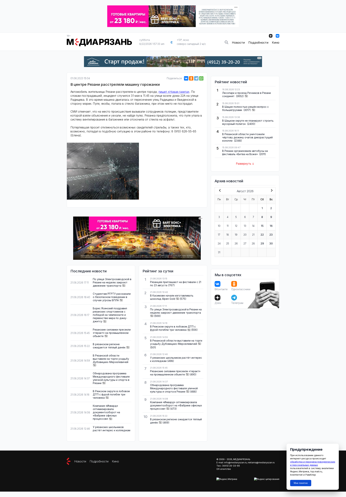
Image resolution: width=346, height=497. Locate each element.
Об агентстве (223, 469)
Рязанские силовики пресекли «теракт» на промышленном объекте (112, 333)
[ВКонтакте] (186, 78)
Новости (238, 42)
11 (228, 225)
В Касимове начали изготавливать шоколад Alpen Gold (171, 297)
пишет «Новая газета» (174, 91)
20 (245, 234)
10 (219, 225)
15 (262, 225)
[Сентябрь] (271, 190)
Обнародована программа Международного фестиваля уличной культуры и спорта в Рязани (111, 378)
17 (219, 234)
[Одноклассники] (191, 78)
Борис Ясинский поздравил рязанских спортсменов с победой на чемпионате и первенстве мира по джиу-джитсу (110, 315)
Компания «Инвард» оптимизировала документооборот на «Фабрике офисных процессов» (106, 412)
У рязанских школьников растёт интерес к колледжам (111, 428)
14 (253, 225)
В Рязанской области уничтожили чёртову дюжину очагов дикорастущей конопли (247, 137)
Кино (275, 42)
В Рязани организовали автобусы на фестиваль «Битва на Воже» (245, 152)
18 (227, 234)
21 (253, 234)
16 (271, 225)
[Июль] (219, 190)
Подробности (258, 42)
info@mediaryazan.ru (235, 462)
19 (236, 234)
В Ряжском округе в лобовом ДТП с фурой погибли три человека (111, 394)
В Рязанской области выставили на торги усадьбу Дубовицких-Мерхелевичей (111, 359)
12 (236, 225)
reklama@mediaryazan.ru (261, 462)
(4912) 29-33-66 (231, 465)
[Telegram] (196, 78)
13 (245, 225)
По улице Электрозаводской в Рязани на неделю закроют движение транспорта (112, 282)
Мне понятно (301, 483)
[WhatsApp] (201, 78)
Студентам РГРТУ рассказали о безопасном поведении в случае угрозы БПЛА (112, 297)
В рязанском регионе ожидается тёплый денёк (109, 346)
